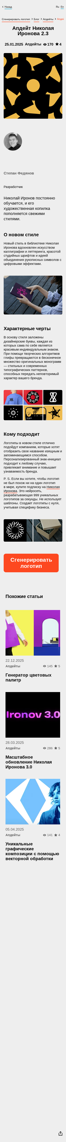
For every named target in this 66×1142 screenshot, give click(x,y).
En (62, 6)
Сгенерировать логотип (31, 563)
